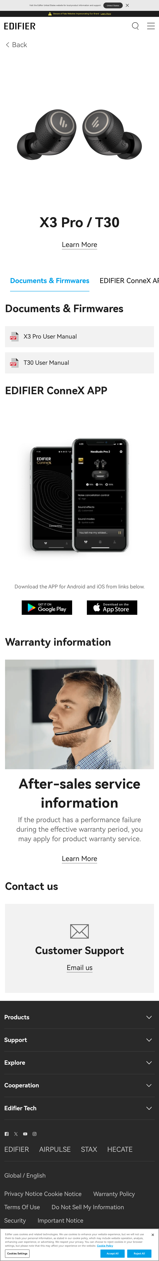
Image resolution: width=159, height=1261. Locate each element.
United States (113, 5)
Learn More (106, 14)
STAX (89, 1149)
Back (19, 45)
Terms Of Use (22, 1207)
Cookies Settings (17, 1253)
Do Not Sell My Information (88, 1207)
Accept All (112, 1253)
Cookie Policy (105, 1245)
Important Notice (60, 1220)
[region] (79, 1245)
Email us (79, 968)
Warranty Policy (114, 1194)
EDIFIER (16, 1149)
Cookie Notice (63, 1194)
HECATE (120, 1149)
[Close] (153, 1235)
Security (15, 1220)
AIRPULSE (55, 1149)
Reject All (139, 1253)
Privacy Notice (24, 1194)
